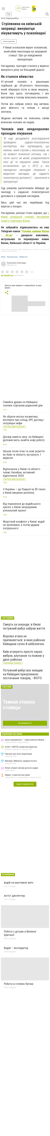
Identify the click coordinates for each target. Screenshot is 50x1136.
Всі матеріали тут (25, 723)
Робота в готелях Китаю (18, 984)
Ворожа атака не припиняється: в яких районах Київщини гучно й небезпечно (24, 640)
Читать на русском (9, 41)
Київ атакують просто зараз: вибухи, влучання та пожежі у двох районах (23, 655)
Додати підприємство (25, 784)
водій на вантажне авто (18, 882)
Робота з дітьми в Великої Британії (20, 933)
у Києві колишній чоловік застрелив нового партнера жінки (25, 217)
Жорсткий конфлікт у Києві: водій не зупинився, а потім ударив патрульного (24, 525)
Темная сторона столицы (19, 704)
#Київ (3, 257)
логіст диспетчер (14, 895)
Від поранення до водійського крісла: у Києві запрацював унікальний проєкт (22, 507)
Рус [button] (8, 14)
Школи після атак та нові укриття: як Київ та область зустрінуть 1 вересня (24, 455)
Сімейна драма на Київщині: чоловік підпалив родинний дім (22, 403)
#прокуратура (12, 257)
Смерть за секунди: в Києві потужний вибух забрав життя (24, 626)
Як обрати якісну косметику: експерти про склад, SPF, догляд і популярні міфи (23, 420)
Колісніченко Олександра (16, 263)
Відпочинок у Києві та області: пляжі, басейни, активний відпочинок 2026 (22, 472)
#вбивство (23, 257)
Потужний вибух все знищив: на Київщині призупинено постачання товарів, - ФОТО (23, 674)
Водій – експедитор (16, 948)
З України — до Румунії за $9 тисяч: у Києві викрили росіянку (24, 491)
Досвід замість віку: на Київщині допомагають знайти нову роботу (24, 438)
